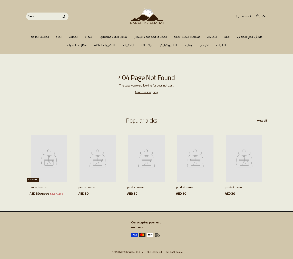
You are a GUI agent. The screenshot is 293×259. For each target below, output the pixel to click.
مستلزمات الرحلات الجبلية (187, 36)
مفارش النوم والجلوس (249, 36)
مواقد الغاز (147, 45)
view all (262, 120)
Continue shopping (146, 92)
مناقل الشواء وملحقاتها (113, 36)
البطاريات (188, 45)
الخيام (59, 36)
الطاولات (221, 45)
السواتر (89, 36)
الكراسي (204, 45)
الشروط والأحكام (154, 252)
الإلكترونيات (128, 45)
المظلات (73, 36)
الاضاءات (212, 36)
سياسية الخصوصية (174, 252)
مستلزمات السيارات (77, 45)
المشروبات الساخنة (104, 45)
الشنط (227, 36)
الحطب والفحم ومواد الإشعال (150, 36)
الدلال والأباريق (168, 45)
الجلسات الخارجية (40, 36)
